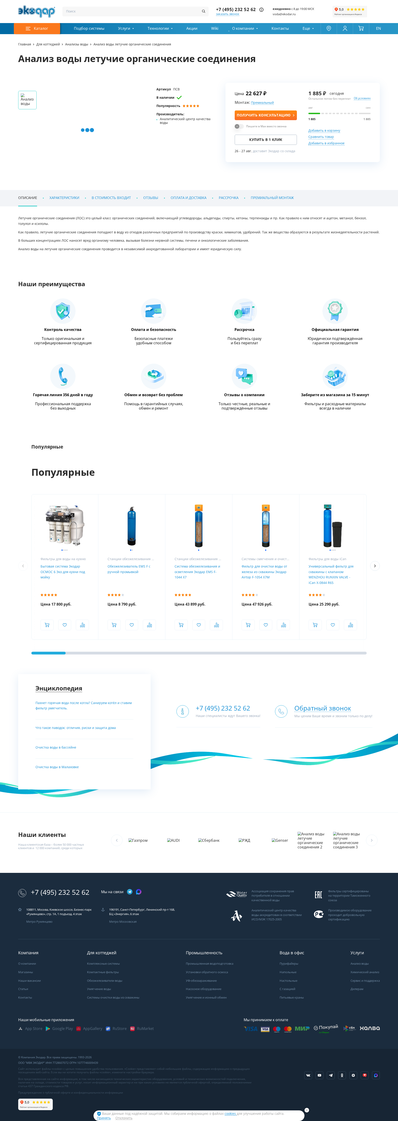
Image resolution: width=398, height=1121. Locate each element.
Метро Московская (123, 921)
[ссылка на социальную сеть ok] (342, 1075)
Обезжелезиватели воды (104, 980)
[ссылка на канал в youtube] (319, 1075)
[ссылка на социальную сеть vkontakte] (308, 1075)
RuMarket (145, 1028)
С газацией (287, 989)
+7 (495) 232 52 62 (236, 9)
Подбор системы (89, 28)
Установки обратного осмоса (207, 972)
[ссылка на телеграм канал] (129, 892)
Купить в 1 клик (265, 140)
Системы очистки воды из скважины (113, 997)
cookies (231, 1113)
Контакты (280, 28)
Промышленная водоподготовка (209, 963)
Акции (191, 28)
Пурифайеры (289, 963)
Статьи (23, 989)
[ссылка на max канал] (138, 892)
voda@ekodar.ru (284, 14)
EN (378, 28)
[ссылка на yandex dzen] (353, 1075)
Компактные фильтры (103, 972)
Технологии (158, 28)
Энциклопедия (58, 688)
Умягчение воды (99, 989)
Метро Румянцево (39, 921)
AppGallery (92, 1028)
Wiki (214, 28)
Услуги (124, 28)
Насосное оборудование (203, 989)
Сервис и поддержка (365, 980)
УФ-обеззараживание (201, 980)
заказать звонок (227, 14)
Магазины (25, 972)
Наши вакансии (29, 980)
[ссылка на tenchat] (365, 1075)
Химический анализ (365, 972)
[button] (375, 566)
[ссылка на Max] (376, 1075)
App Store (33, 1028)
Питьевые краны (292, 997)
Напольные (288, 972)
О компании (243, 28)
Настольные (288, 980)
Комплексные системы (103, 963)
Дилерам (357, 989)
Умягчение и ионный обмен (206, 997)
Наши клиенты (42, 834)
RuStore (120, 1028)
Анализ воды (360, 963)
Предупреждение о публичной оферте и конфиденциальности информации (70, 1092)
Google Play (62, 1028)
